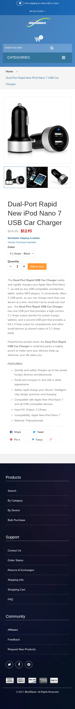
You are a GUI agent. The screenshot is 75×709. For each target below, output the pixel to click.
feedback (14, 639)
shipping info (16, 579)
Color (11, 247)
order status (15, 560)
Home (9, 71)
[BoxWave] (37, 23)
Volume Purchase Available (22, 242)
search (12, 490)
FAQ (10, 599)
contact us (14, 550)
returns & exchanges (21, 570)
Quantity (13, 261)
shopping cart (16, 589)
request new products (22, 649)
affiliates (13, 629)
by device (14, 510)
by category (15, 500)
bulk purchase (16, 520)
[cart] (37, 39)
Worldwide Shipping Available (24, 238)
